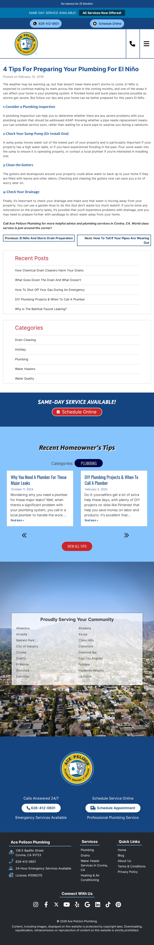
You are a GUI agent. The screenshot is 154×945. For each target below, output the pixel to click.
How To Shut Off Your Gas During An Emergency (50, 290)
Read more (17, 520)
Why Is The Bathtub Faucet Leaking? (41, 309)
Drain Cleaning (25, 340)
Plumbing (21, 359)
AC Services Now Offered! (102, 13)
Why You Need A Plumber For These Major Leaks (38, 480)
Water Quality (24, 378)
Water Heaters (25, 369)
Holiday (20, 349)
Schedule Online (110, 23)
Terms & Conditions (132, 866)
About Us (124, 861)
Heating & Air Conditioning (90, 877)
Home (122, 850)
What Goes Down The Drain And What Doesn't (48, 280)
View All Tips (77, 546)
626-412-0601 (49, 23)
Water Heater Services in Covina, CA (94, 865)
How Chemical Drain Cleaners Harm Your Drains (49, 270)
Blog (121, 855)
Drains (85, 855)
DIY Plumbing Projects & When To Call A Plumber (50, 299)
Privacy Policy (128, 872)
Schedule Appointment (116, 808)
